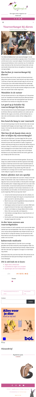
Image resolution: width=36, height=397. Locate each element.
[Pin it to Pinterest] (20, 273)
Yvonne (25, 29)
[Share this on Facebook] (18, 273)
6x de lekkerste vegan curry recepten (15, 266)
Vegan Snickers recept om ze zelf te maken (11, 292)
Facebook (14, 19)
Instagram (16, 19)
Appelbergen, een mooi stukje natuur (15, 268)
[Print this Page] (27, 273)
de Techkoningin (22, 392)
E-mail (21, 19)
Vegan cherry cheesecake (12, 264)
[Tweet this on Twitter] (17, 273)
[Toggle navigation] (3, 22)
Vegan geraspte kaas (27, 292)
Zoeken (3, 298)
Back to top (18, 395)
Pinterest (19, 19)
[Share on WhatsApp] (23, 273)
